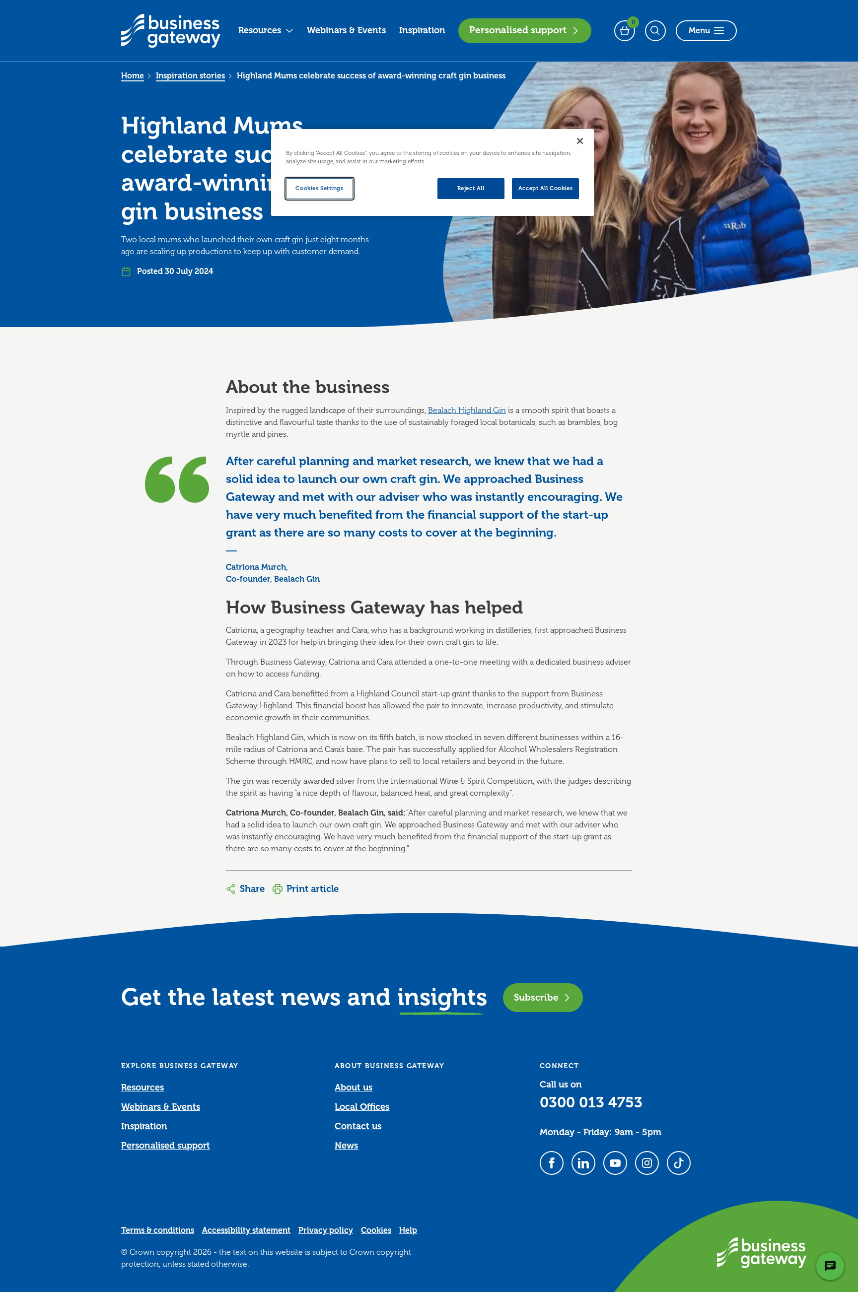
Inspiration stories (190, 75)
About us (353, 1087)
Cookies (376, 1230)
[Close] (580, 141)
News (346, 1146)
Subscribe (536, 997)
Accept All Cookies (545, 188)
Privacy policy (325, 1230)
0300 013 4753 (591, 1102)
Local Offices (362, 1107)
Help (408, 1230)
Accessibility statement (246, 1230)
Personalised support (518, 30)
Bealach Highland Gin (467, 410)
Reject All (471, 188)
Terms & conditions (157, 1230)
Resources (259, 30)
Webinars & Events (346, 30)
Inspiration (422, 30)
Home (132, 75)
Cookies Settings (319, 188)
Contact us (358, 1126)
